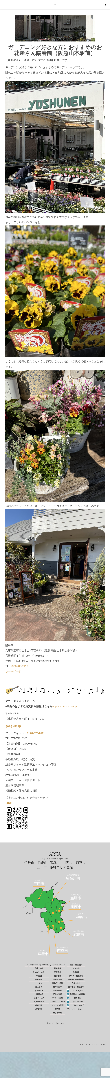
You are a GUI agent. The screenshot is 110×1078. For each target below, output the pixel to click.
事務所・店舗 (57, 983)
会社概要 (38, 979)
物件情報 (38, 1005)
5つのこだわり (39, 972)
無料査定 (77, 998)
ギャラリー (39, 990)
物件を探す (57, 987)
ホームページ (13, 671)
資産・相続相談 (76, 964)
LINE (8, 803)
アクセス (38, 983)
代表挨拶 (38, 976)
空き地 (57, 1009)
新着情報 (38, 1009)
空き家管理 (57, 1012)
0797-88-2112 (19, 666)
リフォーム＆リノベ (57, 964)
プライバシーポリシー (76, 1009)
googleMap (13, 726)
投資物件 (57, 976)
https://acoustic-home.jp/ (65, 706)
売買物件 (57, 972)
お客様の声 (39, 994)
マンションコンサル (57, 1001)
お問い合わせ (77, 1001)
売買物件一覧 (39, 1001)
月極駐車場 (57, 979)
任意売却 (76, 968)
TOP (26, 964)
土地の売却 (57, 990)
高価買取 (76, 972)
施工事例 (38, 987)
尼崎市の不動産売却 (76, 979)
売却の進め (76, 983)
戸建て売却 (57, 994)
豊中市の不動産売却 (76, 987)
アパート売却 (57, 998)
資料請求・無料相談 (77, 994)
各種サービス (39, 998)
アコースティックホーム (39, 964)
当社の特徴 (39, 968)
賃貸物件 (57, 968)
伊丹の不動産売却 (76, 976)
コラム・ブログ (78, 1005)
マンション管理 (57, 1005)
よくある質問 (77, 990)
